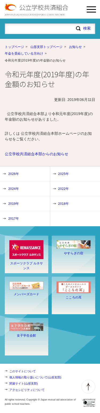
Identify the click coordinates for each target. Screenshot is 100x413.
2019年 (13, 204)
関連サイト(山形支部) (23, 383)
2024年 (13, 189)
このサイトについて (22, 371)
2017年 (13, 218)
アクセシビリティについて (27, 389)
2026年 (13, 174)
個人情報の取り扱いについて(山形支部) (35, 377)
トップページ (14, 47)
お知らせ (75, 47)
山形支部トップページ (46, 47)
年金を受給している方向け (24, 53)
